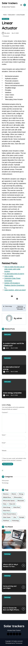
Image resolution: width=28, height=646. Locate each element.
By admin (7, 33)
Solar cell (12, 504)
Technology (5, 483)
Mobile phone (7, 497)
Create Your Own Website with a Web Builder (10, 545)
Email (4, 442)
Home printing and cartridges (9, 587)
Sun (15, 517)
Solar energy (7, 507)
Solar (5, 504)
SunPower (6, 520)
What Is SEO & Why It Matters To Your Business (10, 566)
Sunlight (22, 517)
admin (19, 318)
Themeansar (18, 643)
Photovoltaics (18, 497)
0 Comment (6, 36)
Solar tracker (7, 517)
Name (4, 435)
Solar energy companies (12, 393)
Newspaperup (9, 643)
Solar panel (17, 507)
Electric (14, 494)
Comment (5, 412)
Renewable (21, 500)
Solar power (5, 18)
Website (4, 450)
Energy (21, 494)
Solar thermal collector (10, 514)
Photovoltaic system (9, 500)
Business (6, 494)
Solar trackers (9, 3)
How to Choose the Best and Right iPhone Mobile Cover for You (11, 610)
